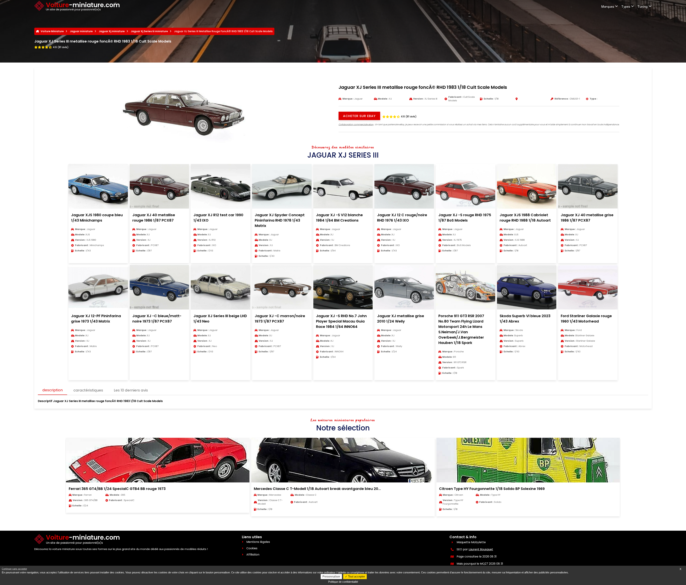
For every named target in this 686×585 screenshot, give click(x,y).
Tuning (642, 6)
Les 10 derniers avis (131, 390)
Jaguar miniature (81, 31)
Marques (607, 6)
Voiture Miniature (52, 31)
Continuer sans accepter (14, 568)
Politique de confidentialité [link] (343, 581)
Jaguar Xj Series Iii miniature (149, 31)
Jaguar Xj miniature (112, 31)
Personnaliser (331, 576)
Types (625, 6)
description (52, 390)
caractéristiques (88, 390)
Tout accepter (356, 576)
